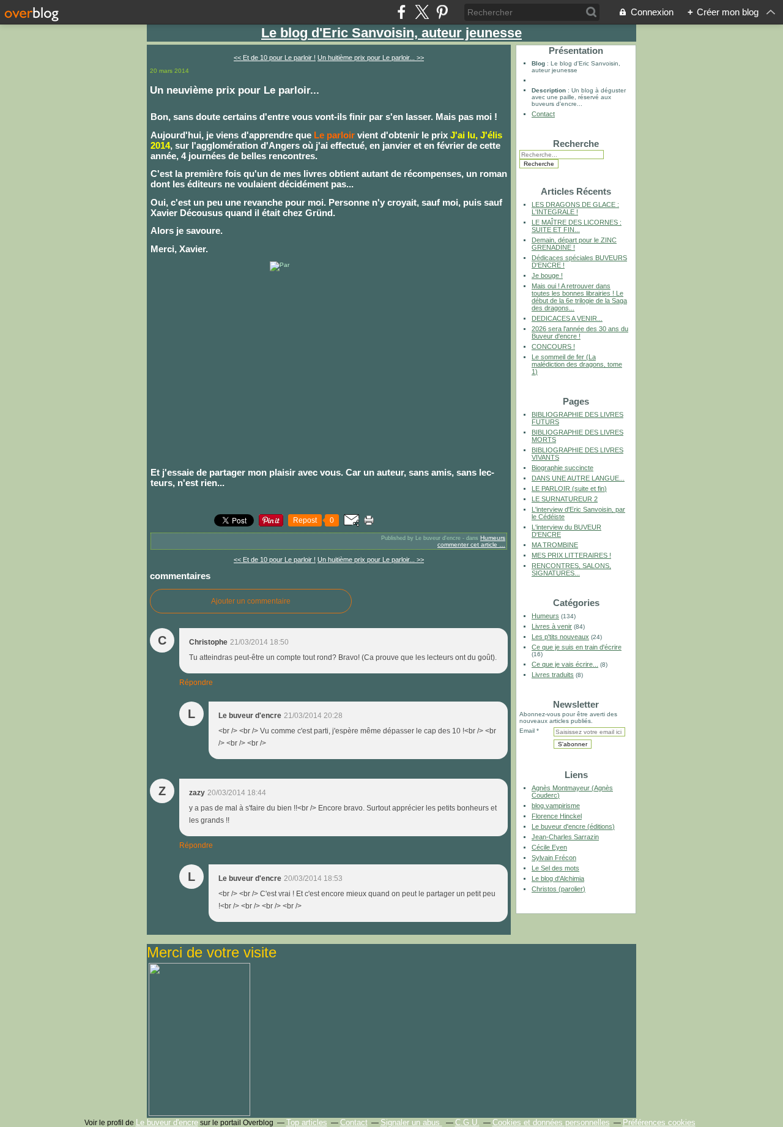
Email (527, 730)
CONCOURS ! (553, 346)
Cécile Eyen (549, 847)
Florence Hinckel (557, 816)
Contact (543, 114)
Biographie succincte (562, 467)
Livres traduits (553, 674)
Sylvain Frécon (554, 857)
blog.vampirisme (556, 805)
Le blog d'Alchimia (558, 878)
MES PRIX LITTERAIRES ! (571, 555)
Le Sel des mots (555, 868)
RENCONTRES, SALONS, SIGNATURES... (571, 569)
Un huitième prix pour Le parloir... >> (370, 57)
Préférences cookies (659, 1122)
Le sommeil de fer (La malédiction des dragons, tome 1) (577, 364)
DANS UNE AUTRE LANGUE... (578, 478)
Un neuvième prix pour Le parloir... (234, 89)
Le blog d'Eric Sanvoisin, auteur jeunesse (391, 32)
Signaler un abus (411, 1122)
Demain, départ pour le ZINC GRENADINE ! (574, 243)
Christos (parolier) (558, 889)
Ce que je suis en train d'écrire (577, 647)
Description (550, 90)
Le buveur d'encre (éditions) (573, 826)
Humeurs (492, 537)
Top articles (306, 1122)
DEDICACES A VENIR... (567, 318)
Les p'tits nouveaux (560, 636)
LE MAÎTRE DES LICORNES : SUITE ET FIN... (577, 226)
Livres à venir (552, 626)
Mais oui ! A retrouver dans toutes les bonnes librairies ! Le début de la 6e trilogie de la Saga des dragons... (579, 297)
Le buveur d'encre (167, 1122)
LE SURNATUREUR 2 (565, 499)
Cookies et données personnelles (551, 1122)
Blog (538, 63)
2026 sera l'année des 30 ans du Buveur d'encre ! (580, 332)
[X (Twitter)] (421, 12)
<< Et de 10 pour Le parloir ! (275, 57)
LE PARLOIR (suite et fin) (569, 488)
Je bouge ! (547, 275)
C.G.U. (467, 1122)
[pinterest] (442, 12)
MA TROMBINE (555, 545)
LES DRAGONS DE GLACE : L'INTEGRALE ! (575, 208)
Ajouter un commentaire (251, 601)
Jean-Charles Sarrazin (565, 837)
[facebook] (401, 12)
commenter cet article (468, 544)
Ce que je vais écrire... (565, 664)
